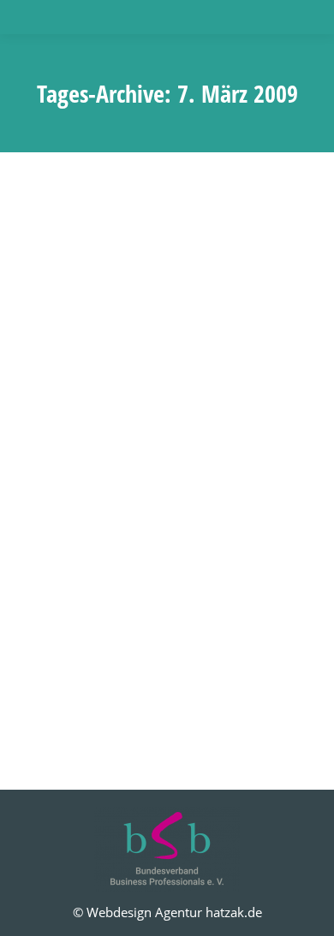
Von (178, 503)
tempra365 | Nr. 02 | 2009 (142, 471)
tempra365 (71, 503)
